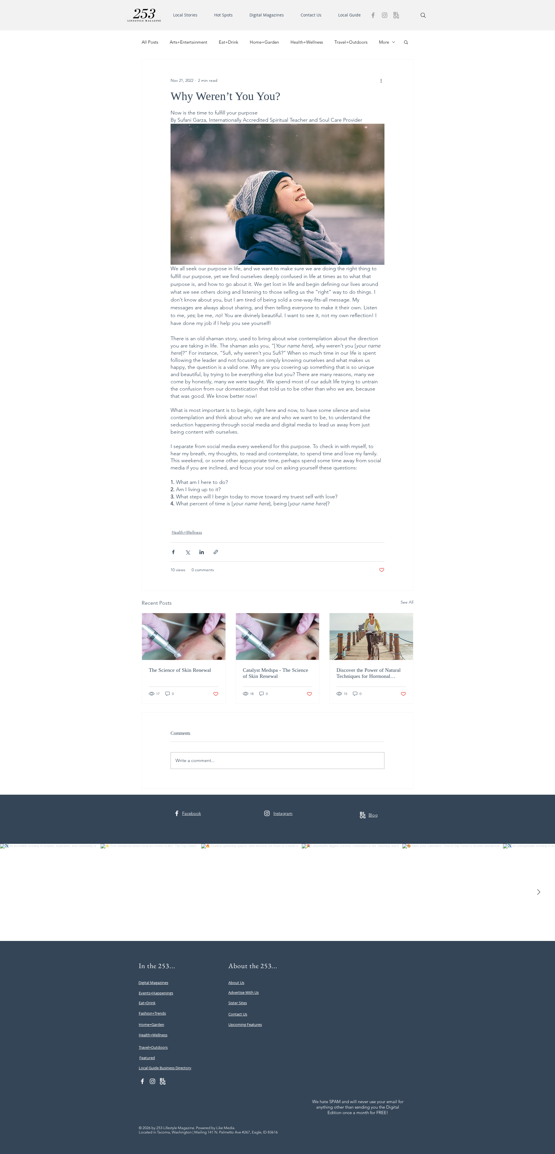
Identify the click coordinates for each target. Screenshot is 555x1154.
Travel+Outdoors (350, 42)
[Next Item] (538, 892)
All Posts (150, 42)
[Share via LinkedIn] (201, 552)
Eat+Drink (228, 42)
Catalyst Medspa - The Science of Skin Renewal (275, 673)
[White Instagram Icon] (267, 813)
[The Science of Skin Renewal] (183, 636)
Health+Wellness (307, 42)
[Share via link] (216, 552)
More (384, 42)
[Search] (423, 15)
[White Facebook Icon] (176, 813)
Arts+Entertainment (188, 42)
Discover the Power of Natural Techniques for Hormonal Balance (368, 673)
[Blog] (396, 15)
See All (407, 602)
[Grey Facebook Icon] (373, 15)
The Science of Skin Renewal (180, 670)
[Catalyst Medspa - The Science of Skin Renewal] (277, 636)
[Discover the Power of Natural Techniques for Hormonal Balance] (371, 636)
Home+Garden (264, 42)
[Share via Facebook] (173, 552)
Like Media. (225, 1128)
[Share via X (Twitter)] (187, 552)
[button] (189, 15)
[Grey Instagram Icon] (384, 15)
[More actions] (381, 80)
